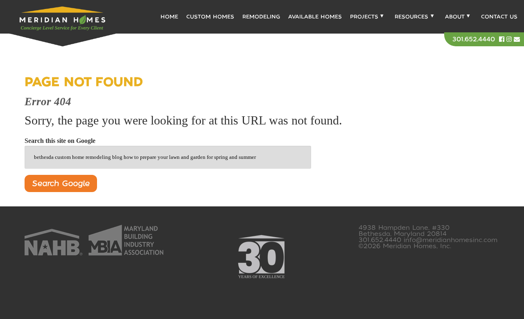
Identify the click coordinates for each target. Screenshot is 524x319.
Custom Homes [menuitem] (210, 17)
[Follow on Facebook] (502, 39)
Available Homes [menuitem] (315, 17)
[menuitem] (366, 16)
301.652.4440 (473, 39)
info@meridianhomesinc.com (450, 240)
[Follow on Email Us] (517, 39)
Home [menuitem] (169, 17)
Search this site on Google (60, 140)
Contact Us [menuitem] (499, 17)
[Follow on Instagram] (510, 39)
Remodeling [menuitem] (261, 17)
